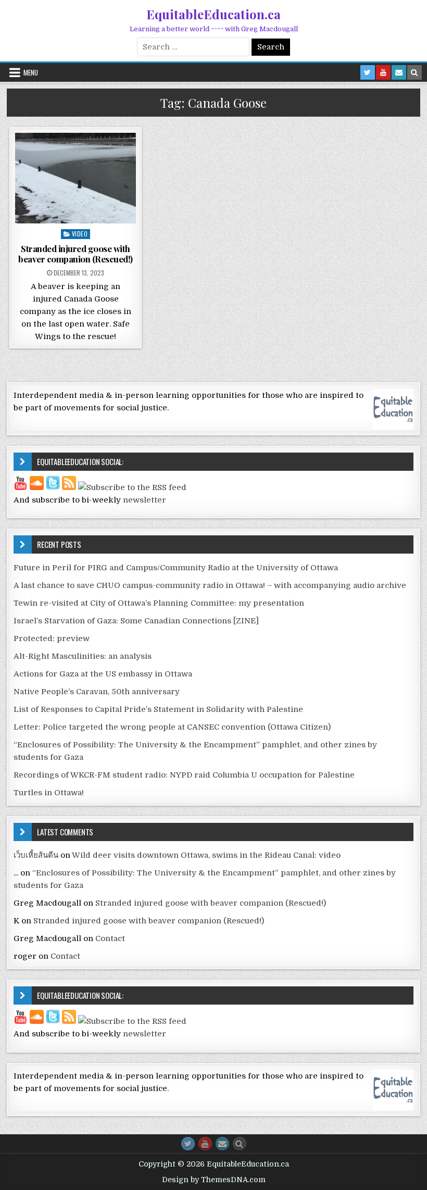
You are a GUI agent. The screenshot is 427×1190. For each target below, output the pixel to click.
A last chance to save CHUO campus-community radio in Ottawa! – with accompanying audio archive (210, 585)
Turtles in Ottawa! (49, 792)
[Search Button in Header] (414, 72)
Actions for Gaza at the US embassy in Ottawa (103, 674)
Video (80, 233)
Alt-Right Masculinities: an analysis (83, 656)
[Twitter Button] (188, 1143)
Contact (110, 938)
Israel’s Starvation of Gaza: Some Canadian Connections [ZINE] (136, 620)
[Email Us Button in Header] (399, 72)
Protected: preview (52, 638)
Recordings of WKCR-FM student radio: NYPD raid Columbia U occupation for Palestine (184, 775)
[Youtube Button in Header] (383, 72)
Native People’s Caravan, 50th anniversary (97, 691)
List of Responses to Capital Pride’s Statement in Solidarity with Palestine (158, 709)
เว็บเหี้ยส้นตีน (36, 855)
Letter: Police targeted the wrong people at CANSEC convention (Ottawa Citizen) (172, 727)
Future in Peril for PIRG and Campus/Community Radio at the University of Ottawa (176, 567)
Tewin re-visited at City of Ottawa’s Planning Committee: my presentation (159, 603)
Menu (30, 72)
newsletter (144, 500)
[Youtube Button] (205, 1143)
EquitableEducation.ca (213, 14)
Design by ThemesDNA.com (214, 1179)
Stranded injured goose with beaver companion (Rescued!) (75, 254)
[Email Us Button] (222, 1143)
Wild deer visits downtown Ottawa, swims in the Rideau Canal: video (206, 855)
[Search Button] (239, 1143)
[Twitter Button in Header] (367, 72)
